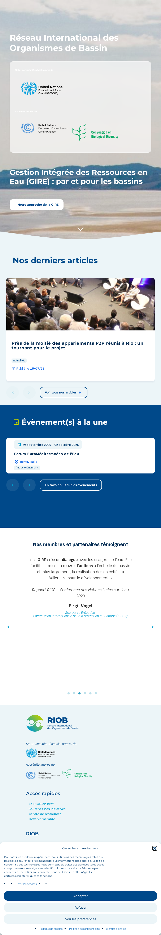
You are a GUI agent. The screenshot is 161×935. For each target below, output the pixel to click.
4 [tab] (86, 693)
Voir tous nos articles (61, 392)
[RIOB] (52, 730)
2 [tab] (75, 693)
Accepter (80, 896)
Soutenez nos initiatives (47, 809)
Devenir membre (42, 819)
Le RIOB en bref (41, 804)
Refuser (80, 907)
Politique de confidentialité (84, 929)
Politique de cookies (51, 929)
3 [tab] (80, 693)
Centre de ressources (45, 814)
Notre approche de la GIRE (37, 204)
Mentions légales (116, 929)
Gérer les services (26, 884)
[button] (155, 848)
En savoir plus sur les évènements (71, 485)
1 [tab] (70, 693)
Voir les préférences (80, 919)
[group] (80, 329)
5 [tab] (91, 693)
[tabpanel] (80, 606)
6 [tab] (97, 693)
